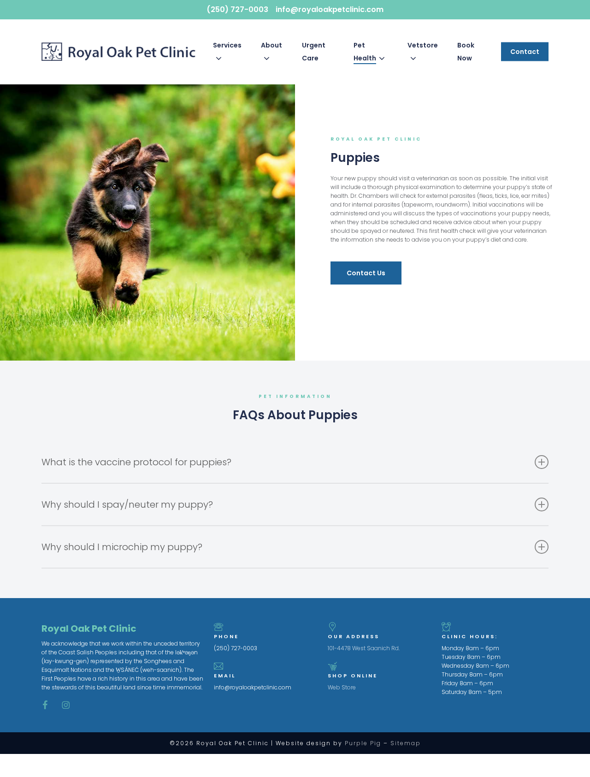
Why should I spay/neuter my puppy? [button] (127, 504)
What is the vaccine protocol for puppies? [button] (136, 462)
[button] (365, 273)
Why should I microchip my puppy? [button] (121, 546)
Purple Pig (363, 743)
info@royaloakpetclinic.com (330, 9)
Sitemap (405, 743)
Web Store (342, 687)
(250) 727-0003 (237, 9)
